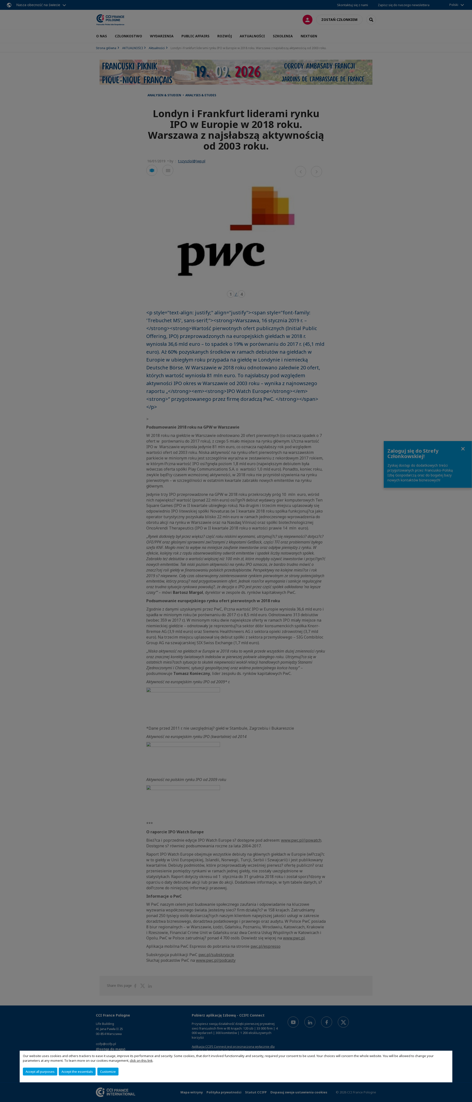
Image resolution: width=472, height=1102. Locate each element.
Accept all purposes (40, 1071)
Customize (108, 1071)
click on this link (141, 1060)
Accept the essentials (77, 1071)
